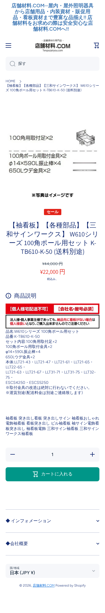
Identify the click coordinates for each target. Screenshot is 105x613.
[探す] (10, 64)
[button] (96, 45)
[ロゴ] (52, 45)
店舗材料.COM (44, 585)
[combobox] (52, 64)
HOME (10, 81)
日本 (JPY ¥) (22, 572)
